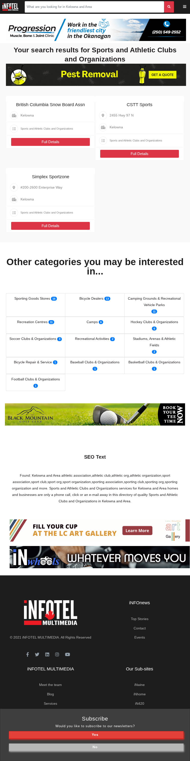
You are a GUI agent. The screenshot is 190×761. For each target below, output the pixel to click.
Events (139, 637)
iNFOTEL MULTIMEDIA (40, 637)
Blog (50, 694)
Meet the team (50, 685)
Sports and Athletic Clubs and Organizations (47, 128)
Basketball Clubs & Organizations (154, 362)
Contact (140, 628)
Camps (92, 322)
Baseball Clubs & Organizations (94, 362)
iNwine (139, 685)
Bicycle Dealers (91, 298)
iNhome (140, 694)
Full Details (50, 142)
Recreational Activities (92, 339)
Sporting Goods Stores (32, 298)
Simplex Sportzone (50, 176)
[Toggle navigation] (188, 7)
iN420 (139, 703)
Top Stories (139, 619)
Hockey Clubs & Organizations (154, 322)
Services (50, 703)
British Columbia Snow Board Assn (50, 104)
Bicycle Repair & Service (33, 362)
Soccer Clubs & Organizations (32, 339)
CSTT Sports (139, 104)
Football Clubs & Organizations (35, 379)
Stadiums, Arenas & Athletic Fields (154, 342)
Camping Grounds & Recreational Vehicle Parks (154, 301)
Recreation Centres (32, 322)
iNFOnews (139, 602)
